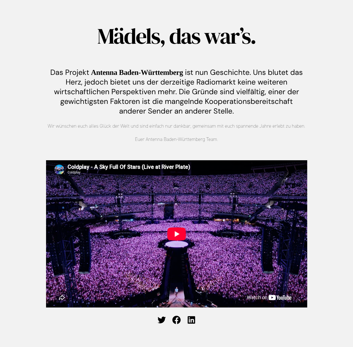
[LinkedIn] (191, 320)
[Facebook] (176, 320)
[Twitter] (162, 320)
